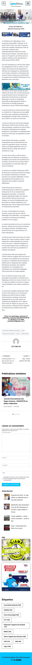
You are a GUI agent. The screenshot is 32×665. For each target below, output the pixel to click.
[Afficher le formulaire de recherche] (4, 3)
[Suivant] (27, 395)
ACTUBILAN (18, 26)
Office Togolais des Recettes (15, 636)
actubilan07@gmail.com (15, 321)
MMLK (7, 631)
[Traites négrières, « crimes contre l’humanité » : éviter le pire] (7, 518)
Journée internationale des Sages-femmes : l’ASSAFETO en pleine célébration (16, 401)
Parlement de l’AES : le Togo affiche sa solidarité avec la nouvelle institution (20, 497)
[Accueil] (7, 21)
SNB (18, 641)
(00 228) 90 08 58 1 (18, 318)
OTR (7, 641)
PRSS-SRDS (25, 333)
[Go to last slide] (4, 395)
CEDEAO (8, 610)
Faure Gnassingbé (11, 615)
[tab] (14, 414)
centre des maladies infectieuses (11, 330)
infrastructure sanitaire (9, 333)
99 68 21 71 (14, 319)
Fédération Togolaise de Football (14, 626)
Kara (18, 333)
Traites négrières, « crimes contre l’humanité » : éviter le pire (20, 518)
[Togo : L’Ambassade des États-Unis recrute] (7, 528)
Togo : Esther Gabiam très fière (24, 358)
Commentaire (6, 432)
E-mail (5, 465)
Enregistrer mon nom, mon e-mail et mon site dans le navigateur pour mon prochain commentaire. (16, 478)
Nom (5, 458)
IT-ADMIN (17, 660)
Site (4, 473)
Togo (7, 646)
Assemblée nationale (12, 605)
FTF (7, 620)
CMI (23, 330)
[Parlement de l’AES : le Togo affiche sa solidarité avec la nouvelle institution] (7, 497)
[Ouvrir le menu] (28, 3)
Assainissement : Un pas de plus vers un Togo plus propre (8, 359)
